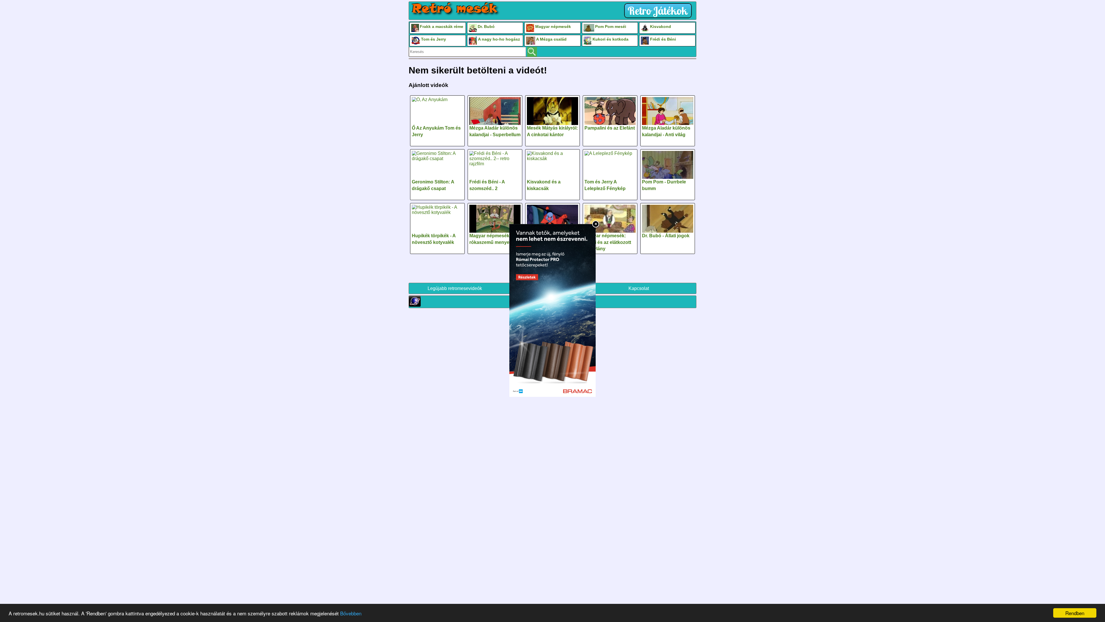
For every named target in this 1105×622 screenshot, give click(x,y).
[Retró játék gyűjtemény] (659, 10)
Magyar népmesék (553, 26)
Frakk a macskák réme (441, 26)
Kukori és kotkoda (610, 39)
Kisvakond (660, 26)
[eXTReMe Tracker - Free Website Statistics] (415, 305)
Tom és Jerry (433, 39)
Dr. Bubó (486, 26)
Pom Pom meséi (610, 26)
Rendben (1074, 613)
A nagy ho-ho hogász (499, 39)
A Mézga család (551, 39)
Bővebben (350, 613)
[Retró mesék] (455, 9)
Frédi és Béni (663, 39)
